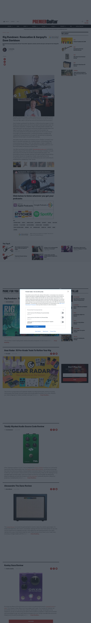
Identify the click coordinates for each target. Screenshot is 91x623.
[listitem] (45, 310)
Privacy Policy (53, 331)
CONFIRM (35, 326)
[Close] (68, 292)
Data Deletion (38, 331)
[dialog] (45, 311)
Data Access (45, 331)
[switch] (62, 313)
